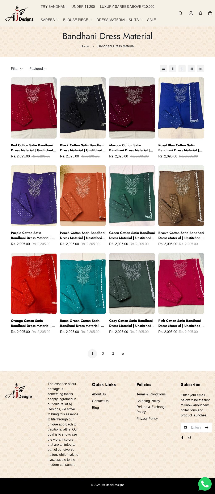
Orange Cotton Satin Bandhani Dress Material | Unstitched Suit (31, 323)
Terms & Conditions (151, 394)
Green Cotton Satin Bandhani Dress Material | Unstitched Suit (132, 235)
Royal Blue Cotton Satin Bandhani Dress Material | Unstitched (178, 148)
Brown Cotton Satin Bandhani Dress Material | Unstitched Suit (181, 235)
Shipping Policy (148, 401)
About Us (99, 394)
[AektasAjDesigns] (19, 13)
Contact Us (100, 401)
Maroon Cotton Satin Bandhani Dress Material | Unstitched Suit (129, 148)
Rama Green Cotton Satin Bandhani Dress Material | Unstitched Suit (80, 323)
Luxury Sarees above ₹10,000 (127, 6)
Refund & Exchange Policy (151, 409)
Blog (95, 407)
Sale (151, 20)
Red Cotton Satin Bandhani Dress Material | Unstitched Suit (32, 148)
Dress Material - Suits (118, 20)
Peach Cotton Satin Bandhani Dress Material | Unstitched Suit (82, 235)
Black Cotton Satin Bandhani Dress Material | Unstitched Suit (82, 148)
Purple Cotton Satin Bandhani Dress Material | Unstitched (31, 235)
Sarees (48, 20)
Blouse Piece (75, 20)
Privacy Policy (147, 418)
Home (85, 46)
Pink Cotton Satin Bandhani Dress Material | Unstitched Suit (179, 323)
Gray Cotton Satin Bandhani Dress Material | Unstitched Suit (131, 323)
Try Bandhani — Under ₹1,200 (68, 6)
